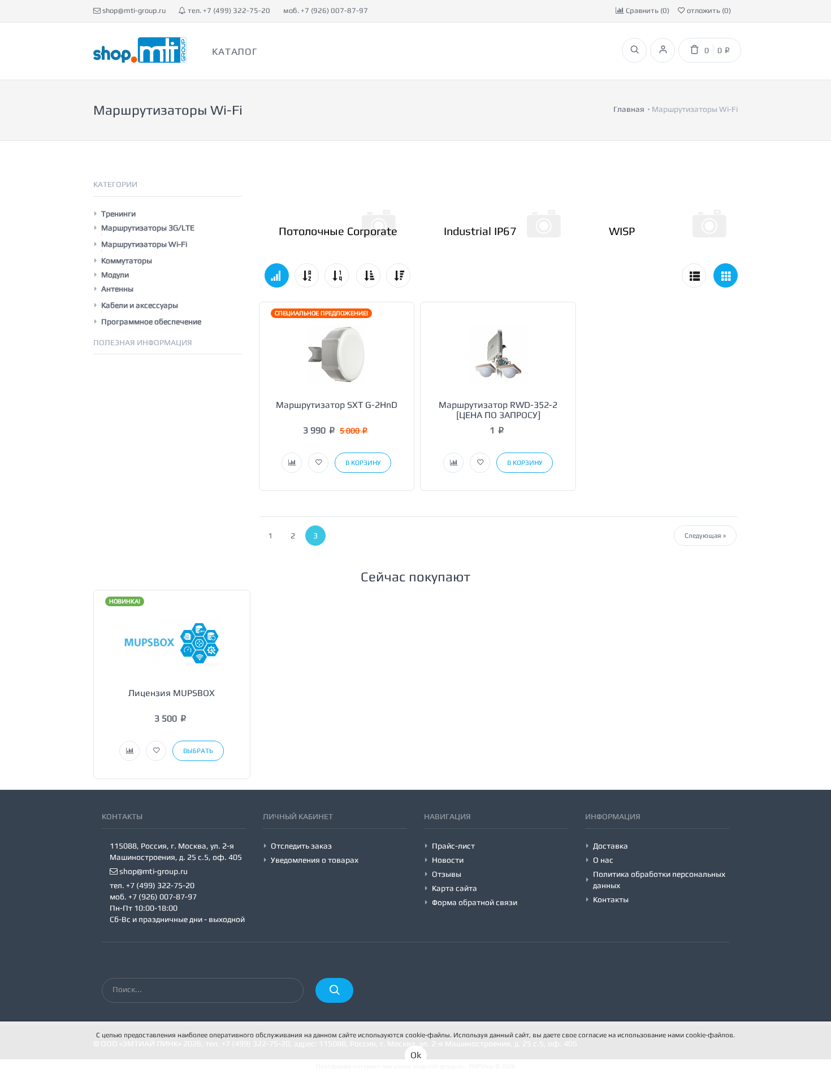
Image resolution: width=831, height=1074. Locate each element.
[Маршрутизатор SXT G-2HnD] (337, 353)
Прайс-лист (453, 845)
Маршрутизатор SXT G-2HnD (336, 404)
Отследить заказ (301, 845)
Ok (415, 1055)
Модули (115, 274)
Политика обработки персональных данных (659, 879)
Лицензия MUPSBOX (171, 693)
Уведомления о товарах (314, 859)
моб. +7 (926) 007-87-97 (325, 10)
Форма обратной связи (474, 902)
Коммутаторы (126, 260)
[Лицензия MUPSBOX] (172, 641)
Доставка (610, 845)
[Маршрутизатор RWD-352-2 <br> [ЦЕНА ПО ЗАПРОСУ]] (498, 353)
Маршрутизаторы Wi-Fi (144, 244)
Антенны (117, 288)
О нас (603, 859)
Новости (448, 859)
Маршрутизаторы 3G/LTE (147, 227)
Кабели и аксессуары (139, 305)
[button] (292, 463)
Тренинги (118, 213)
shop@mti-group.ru (133, 10)
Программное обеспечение (151, 321)
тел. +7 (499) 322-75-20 (228, 10)
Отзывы (446, 874)
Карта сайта (454, 888)
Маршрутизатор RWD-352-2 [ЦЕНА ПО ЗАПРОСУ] (498, 409)
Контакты (611, 899)
